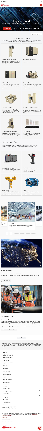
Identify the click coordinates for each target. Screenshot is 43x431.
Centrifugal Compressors (7, 358)
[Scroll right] (11, 233)
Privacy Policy (4, 417)
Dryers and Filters (6, 360)
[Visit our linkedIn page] (9, 408)
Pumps (4, 363)
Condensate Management (7, 379)
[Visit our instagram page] (15, 408)
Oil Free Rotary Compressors (8, 355)
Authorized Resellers (6, 402)
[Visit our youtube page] (12, 408)
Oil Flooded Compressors (7, 357)
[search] (41, 1)
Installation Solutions (6, 382)
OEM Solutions (5, 368)
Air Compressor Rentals (7, 380)
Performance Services (7, 374)
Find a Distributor (6, 399)
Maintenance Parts (6, 384)
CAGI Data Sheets (6, 400)
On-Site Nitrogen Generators (8, 362)
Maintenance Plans (6, 372)
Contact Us (5, 404)
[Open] (41, 5)
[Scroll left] (7, 233)
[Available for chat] (39, 428)
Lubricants (5, 377)
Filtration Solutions (6, 376)
